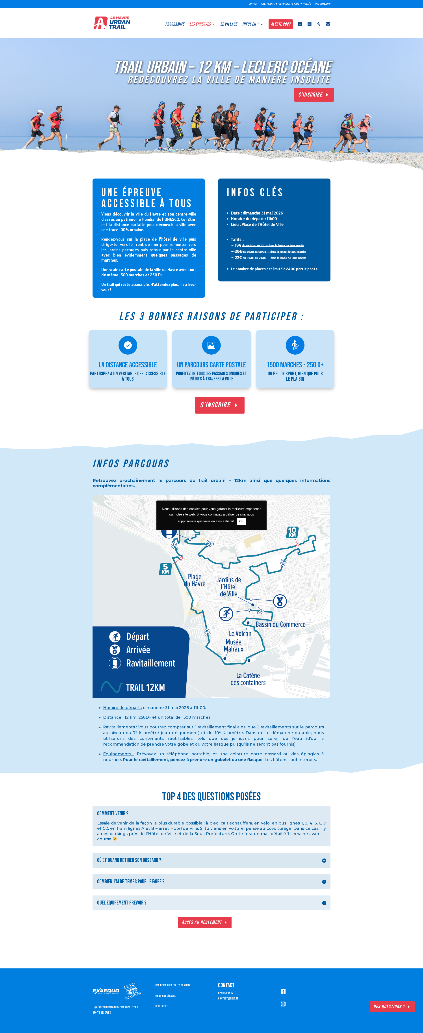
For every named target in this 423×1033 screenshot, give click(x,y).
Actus (253, 4)
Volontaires (322, 4)
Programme (174, 24)
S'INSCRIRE (310, 94)
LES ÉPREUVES (200, 24)
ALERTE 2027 (281, 24)
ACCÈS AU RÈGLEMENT (202, 922)
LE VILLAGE (228, 24)
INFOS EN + (250, 24)
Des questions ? (389, 1007)
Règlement (161, 1006)
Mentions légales (165, 996)
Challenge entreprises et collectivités (286, 4)
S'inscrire (215, 405)
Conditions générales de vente (173, 985)
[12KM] (211, 697)
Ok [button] (241, 521)
